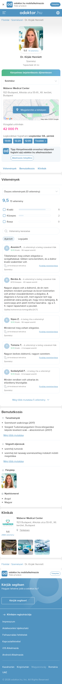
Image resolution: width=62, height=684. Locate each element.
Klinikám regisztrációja (19, 615)
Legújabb (23, 238)
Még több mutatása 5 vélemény (28, 399)
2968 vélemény (8, 535)
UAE (4, 672)
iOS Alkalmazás (10, 648)
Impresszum (8, 621)
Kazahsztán (8, 666)
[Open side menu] (4, 13)
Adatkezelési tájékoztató (15, 628)
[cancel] (3, 5)
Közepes (11, 215)
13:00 (8, 141)
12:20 (18, 141)
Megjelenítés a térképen (33, 109)
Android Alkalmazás (12, 654)
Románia (53, 666)
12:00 (28, 141)
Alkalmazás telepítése (22, 158)
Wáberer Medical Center (16, 88)
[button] (31, 38)
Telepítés (55, 4)
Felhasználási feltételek (14, 634)
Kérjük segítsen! (18, 600)
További (39, 141)
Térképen (25, 530)
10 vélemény (33, 51)
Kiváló (10, 209)
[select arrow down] (56, 81)
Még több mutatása (13, 435)
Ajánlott (8, 238)
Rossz (10, 221)
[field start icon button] (6, 231)
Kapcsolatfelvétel (11, 641)
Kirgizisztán (23, 666)
